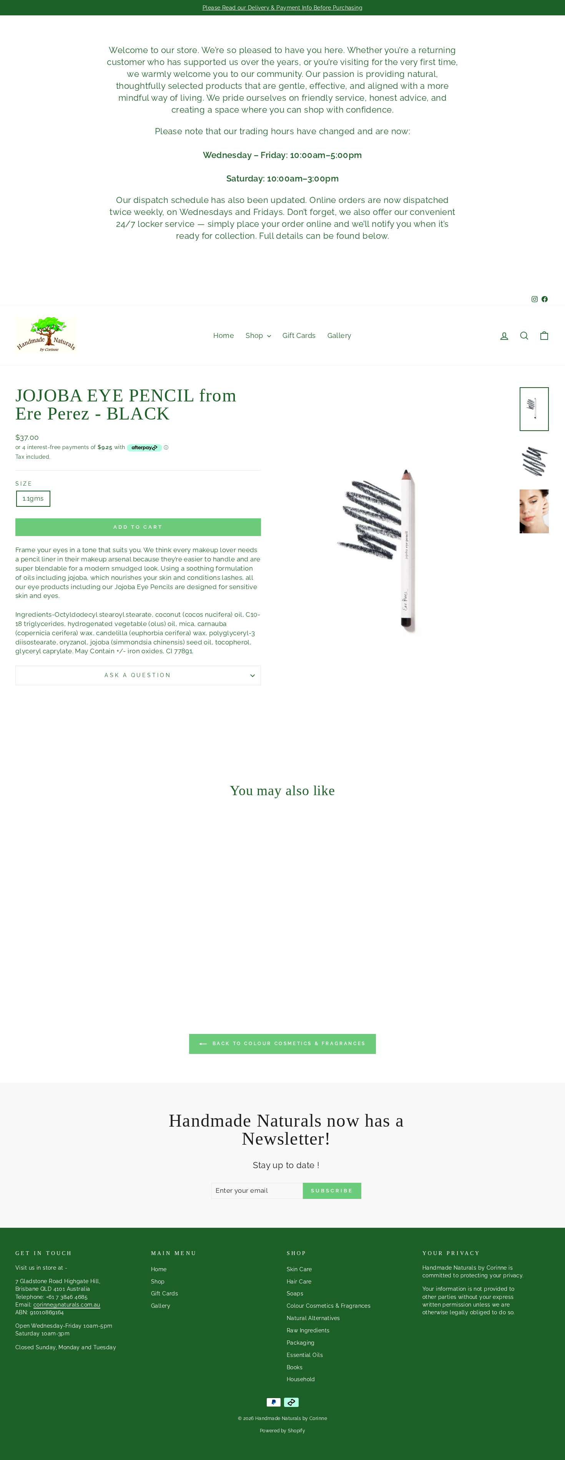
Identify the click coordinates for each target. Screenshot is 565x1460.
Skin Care (299, 1269)
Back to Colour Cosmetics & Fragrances (288, 1043)
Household (301, 1379)
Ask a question (138, 675)
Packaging (301, 1342)
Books (294, 1367)
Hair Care (299, 1281)
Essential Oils (305, 1355)
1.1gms (33, 498)
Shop (255, 335)
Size (24, 484)
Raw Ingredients (308, 1330)
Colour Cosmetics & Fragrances (329, 1305)
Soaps (295, 1293)
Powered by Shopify (283, 1430)
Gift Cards (299, 335)
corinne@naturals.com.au (66, 1304)
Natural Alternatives (313, 1318)
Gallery (339, 335)
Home (223, 335)
